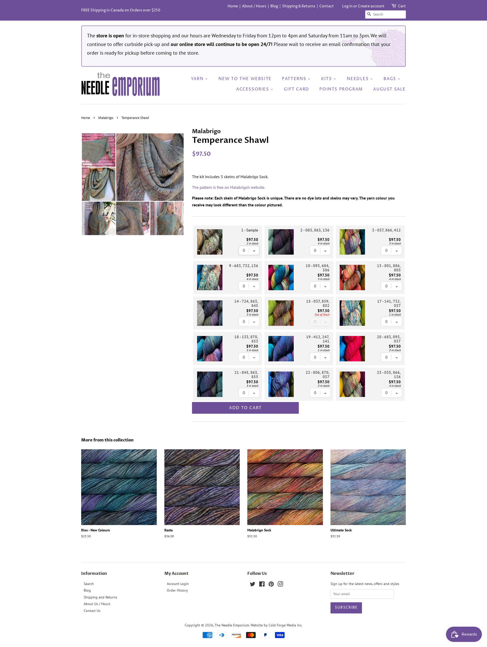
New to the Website (245, 79)
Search (89, 583)
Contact (326, 6)
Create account (371, 6)
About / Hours (254, 6)
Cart (402, 6)
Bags (390, 79)
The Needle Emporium (232, 625)
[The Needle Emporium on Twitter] (252, 585)
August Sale (389, 89)
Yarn (198, 79)
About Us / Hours (97, 604)
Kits (327, 79)
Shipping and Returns (100, 597)
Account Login (178, 583)
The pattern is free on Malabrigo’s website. (228, 187)
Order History (177, 590)
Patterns (294, 79)
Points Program (341, 89)
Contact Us (92, 610)
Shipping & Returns (298, 6)
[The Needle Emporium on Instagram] (280, 585)
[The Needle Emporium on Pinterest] (271, 585)
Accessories (253, 89)
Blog (274, 6)
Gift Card (296, 89)
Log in (347, 6)
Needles (358, 79)
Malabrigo (105, 118)
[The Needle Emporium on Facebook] (262, 585)
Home (233, 6)
